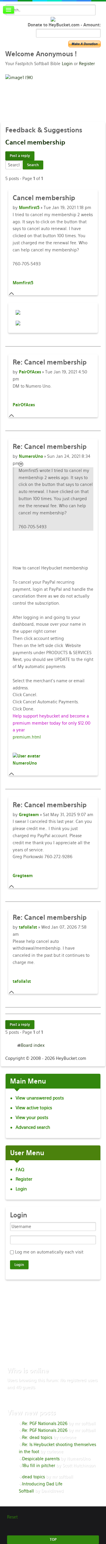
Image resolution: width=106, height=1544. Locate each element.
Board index (32, 1045)
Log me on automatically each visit (49, 1252)
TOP (53, 1539)
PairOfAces (30, 372)
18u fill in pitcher (38, 1465)
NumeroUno (31, 456)
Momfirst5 (29, 207)
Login (67, 63)
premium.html (27, 737)
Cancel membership (50, 362)
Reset (12, 1517)
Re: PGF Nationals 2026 (44, 1423)
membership (35, 142)
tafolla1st (28, 927)
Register (87, 63)
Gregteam (29, 814)
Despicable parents (40, 1458)
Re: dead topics (37, 1437)
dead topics (33, 1476)
